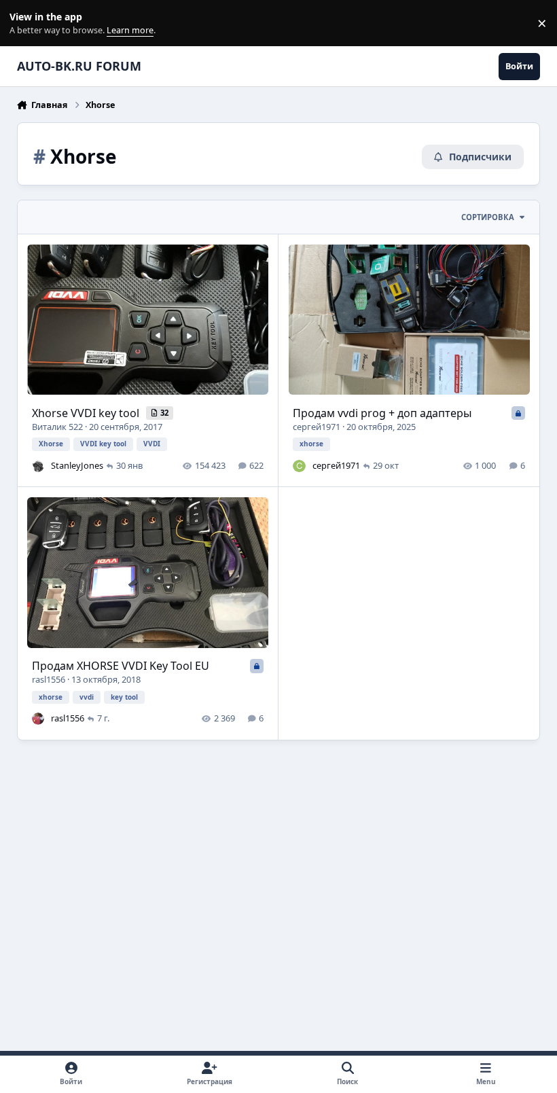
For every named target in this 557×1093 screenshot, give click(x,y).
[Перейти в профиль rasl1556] (38, 719)
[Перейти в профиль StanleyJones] (38, 466)
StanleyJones (77, 465)
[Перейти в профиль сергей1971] (299, 466)
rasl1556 (48, 679)
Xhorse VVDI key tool (87, 413)
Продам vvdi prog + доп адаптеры (382, 413)
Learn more (26, 23)
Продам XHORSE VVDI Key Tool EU (120, 665)
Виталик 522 (57, 426)
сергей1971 (316, 426)
